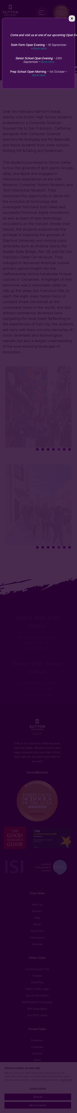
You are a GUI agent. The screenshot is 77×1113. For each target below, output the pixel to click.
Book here (39, 48)
